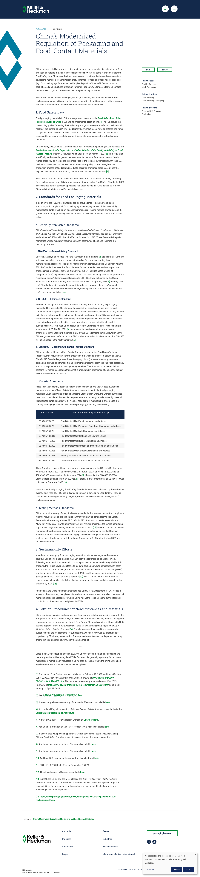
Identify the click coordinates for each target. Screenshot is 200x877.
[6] (68, 329)
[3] (107, 171)
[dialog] (170, 863)
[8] (83, 475)
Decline (176, 869)
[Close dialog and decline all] (195, 854)
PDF (148, 69)
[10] (65, 482)
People (106, 831)
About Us (66, 831)
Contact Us (67, 846)
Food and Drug (148, 98)
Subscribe (122, 869)
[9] (77, 479)
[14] (71, 629)
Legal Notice (133, 869)
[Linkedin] (149, 842)
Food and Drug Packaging (153, 101)
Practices (66, 839)
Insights (25, 819)
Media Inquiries (110, 846)
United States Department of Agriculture (55, 713)
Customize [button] (149, 869)
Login (65, 854)
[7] (75, 340)
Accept (189, 869)
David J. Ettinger (149, 84)
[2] (107, 153)
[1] (101, 122)
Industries (107, 839)
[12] (81, 576)
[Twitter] (154, 842)
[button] (165, 8)
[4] (100, 256)
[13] (55, 583)
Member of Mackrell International (119, 854)
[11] (94, 527)
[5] (109, 281)
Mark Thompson (149, 87)
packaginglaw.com (162, 833)
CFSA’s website (91, 720)
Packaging (146, 114)
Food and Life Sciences (151, 111)
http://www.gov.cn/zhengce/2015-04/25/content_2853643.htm (78, 685)
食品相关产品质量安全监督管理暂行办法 (62, 695)
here (64, 292)
